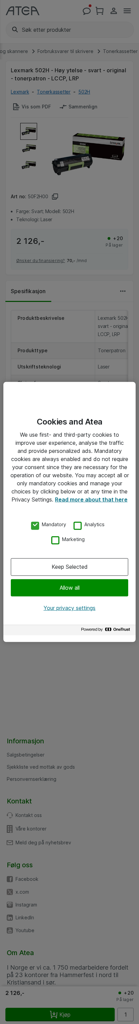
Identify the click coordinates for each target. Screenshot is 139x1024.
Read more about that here (91, 499)
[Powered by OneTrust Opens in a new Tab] (106, 631)
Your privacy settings (69, 608)
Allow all (70, 587)
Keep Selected (70, 566)
